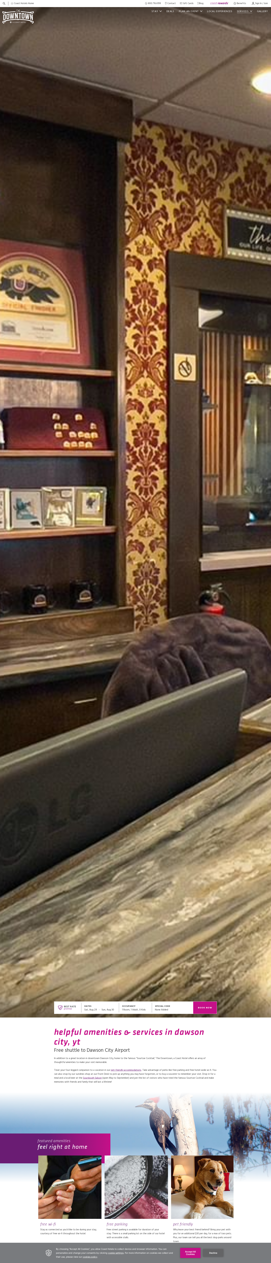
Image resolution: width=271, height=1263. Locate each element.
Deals (170, 11)
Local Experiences (219, 11)
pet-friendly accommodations (126, 1070)
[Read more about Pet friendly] (202, 1187)
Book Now (205, 1008)
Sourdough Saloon (92, 1078)
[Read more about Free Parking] (136, 1187)
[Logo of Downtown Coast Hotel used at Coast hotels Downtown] (18, 16)
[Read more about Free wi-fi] (69, 1187)
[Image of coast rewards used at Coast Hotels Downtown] (219, 3)
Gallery (262, 11)
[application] (135, 1253)
